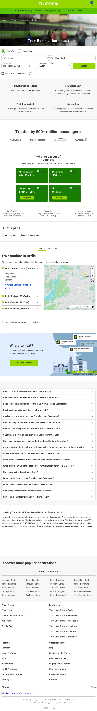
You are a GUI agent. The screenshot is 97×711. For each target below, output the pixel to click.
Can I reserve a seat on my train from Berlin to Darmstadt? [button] (31, 416)
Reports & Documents (12, 674)
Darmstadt (53, 248)
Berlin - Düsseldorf (58, 595)
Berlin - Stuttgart (57, 591)
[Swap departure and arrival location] (48, 58)
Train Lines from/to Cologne (62, 631)
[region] (69, 287)
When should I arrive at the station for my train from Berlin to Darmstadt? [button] (38, 466)
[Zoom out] (92, 272)
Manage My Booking (58, 658)
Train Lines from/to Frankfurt (63, 615)
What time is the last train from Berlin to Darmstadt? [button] (28, 484)
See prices (27, 198)
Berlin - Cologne (9, 595)
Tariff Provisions (9, 669)
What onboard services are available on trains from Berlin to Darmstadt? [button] (37, 459)
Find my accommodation (16, 73)
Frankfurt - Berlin (33, 595)
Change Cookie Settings (61, 703)
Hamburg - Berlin (9, 580)
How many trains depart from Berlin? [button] (20, 472)
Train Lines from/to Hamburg (63, 626)
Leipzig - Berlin (8, 591)
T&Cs (60, 700)
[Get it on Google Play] (10, 693)
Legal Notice (39, 700)
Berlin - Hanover (33, 587)
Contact (53, 679)
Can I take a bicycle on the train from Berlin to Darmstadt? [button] (31, 435)
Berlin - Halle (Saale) (82, 591)
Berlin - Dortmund (81, 584)
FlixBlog (5, 679)
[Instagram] (91, 693)
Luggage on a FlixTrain (59, 664)
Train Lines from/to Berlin (61, 610)
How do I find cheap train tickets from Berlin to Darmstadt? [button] (31, 428)
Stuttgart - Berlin (57, 587)
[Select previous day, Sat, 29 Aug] (29, 65)
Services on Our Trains (59, 653)
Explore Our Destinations (13, 615)
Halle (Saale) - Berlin (82, 595)
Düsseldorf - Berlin (82, 580)
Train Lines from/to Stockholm (63, 621)
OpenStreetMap (85, 307)
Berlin (34, 20)
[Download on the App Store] (26, 693)
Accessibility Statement (37, 703)
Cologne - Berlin (33, 591)
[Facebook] (90, 693)
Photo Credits (69, 700)
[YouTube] (92, 693)
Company (6, 648)
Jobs (4, 658)
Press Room (7, 664)
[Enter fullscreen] (92, 281)
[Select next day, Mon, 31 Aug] (33, 65)
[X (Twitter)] (93, 693)
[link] (48, 354)
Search (84, 66)
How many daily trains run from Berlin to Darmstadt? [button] (28, 490)
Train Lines (7, 610)
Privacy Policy (51, 700)
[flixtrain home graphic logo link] (48, 4)
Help (51, 648)
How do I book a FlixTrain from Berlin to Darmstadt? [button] (28, 391)
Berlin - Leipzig (8, 587)
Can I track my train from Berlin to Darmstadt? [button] (25, 410)
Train (13, 20)
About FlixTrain (9, 653)
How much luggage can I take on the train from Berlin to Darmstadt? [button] (35, 441)
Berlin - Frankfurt (33, 580)
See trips (59, 198)
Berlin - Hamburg (9, 584)
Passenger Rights (57, 674)
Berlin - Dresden (57, 580)
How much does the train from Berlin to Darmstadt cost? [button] (30, 397)
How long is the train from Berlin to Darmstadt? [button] (26, 497)
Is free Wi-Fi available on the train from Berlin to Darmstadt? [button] (32, 453)
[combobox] (27, 58)
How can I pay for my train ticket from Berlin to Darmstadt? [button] (31, 422)
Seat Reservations (57, 669)
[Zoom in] (92, 268)
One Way (11, 51)
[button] (21, 268)
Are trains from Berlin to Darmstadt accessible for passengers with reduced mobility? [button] (44, 447)
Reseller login (27, 700)
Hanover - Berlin (33, 584)
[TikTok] (94, 693)
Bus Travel (6, 621)
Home (4, 20)
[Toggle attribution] (92, 306)
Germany (24, 20)
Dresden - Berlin (57, 584)
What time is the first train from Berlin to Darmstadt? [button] (28, 478)
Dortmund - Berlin (81, 587)
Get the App (7, 626)
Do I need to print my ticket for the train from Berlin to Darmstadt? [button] (35, 404)
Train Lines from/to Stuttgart (63, 637)
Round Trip (27, 51)
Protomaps (74, 307)
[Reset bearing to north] (92, 276)
